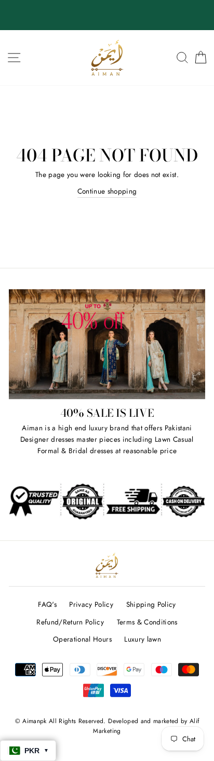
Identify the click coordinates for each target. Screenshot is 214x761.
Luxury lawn (142, 639)
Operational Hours (82, 639)
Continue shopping (107, 191)
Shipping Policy (151, 604)
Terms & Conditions (147, 622)
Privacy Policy (91, 604)
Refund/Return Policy (70, 622)
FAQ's (47, 604)
